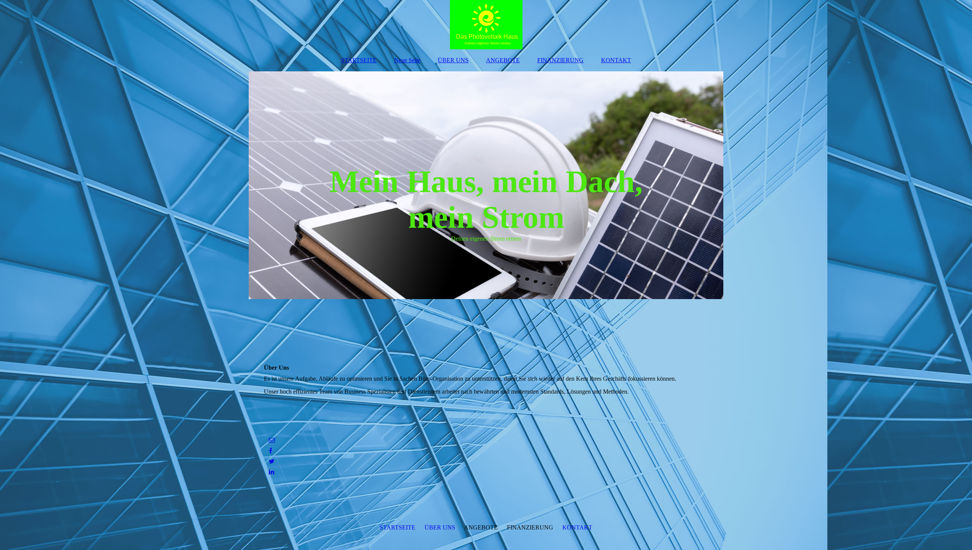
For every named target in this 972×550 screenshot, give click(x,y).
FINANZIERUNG (560, 60)
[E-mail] (271, 440)
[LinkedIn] (271, 472)
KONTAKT (616, 60)
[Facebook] (270, 451)
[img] (486, 24)
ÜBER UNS (453, 60)
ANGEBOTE (503, 60)
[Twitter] (271, 461)
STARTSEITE (359, 60)
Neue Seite (407, 60)
